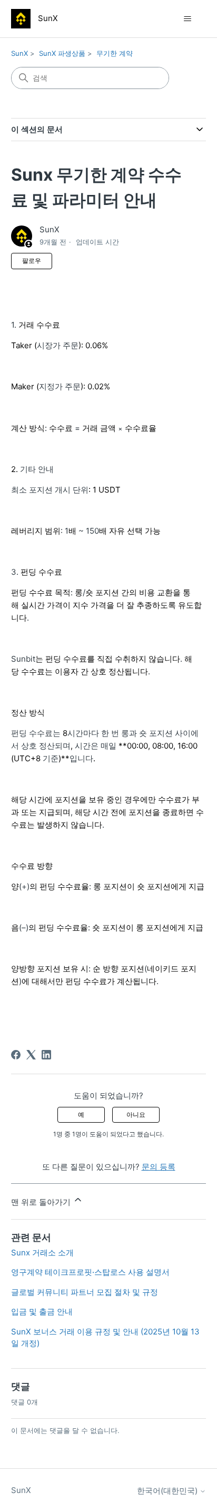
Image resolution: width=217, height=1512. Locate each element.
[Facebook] (16, 1054)
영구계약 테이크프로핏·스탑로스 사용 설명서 (90, 1272)
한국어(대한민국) (168, 1490)
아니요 (135, 1114)
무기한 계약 (114, 53)
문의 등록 (158, 1167)
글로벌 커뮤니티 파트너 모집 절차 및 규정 (84, 1292)
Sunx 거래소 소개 (42, 1253)
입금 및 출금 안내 (42, 1312)
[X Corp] (31, 1054)
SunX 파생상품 (62, 53)
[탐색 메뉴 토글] (187, 19)
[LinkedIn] (46, 1054)
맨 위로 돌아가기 (42, 1202)
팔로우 (31, 260)
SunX (19, 53)
